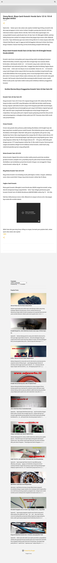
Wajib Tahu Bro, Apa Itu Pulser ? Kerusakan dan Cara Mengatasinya (27, 459)
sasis (5, 234)
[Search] (6, 2)
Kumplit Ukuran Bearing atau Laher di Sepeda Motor (23, 383)
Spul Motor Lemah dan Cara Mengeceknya (21, 484)
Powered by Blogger (29, 550)
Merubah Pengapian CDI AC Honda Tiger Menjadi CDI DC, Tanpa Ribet (28, 509)
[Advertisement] (28, 265)
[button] (4, 23)
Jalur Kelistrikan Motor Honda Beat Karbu (21, 408)
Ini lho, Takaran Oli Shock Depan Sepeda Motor (22, 358)
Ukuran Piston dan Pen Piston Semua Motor (21, 305)
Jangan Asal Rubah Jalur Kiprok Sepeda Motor (22, 434)
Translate (22, 284)
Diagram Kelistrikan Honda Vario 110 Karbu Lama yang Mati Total (27, 534)
